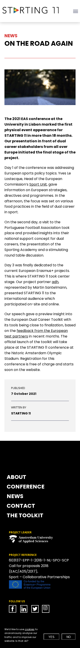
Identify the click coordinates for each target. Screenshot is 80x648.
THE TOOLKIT (25, 516)
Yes (51, 637)
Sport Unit (38, 184)
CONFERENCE (25, 487)
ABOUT (16, 477)
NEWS (15, 496)
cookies (29, 629)
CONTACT (21, 506)
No (68, 637)
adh (55, 281)
